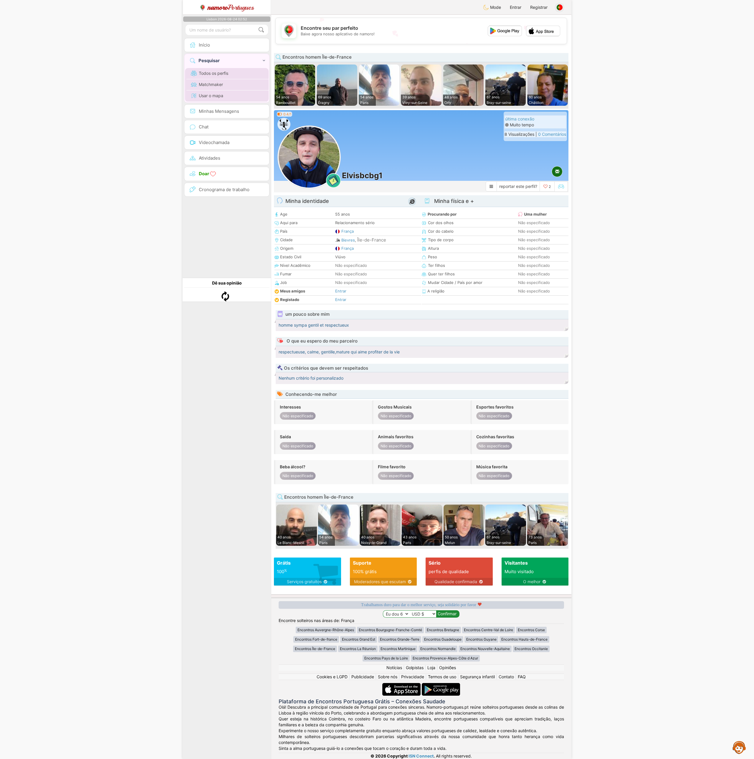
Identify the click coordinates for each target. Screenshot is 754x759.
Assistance (739, 747)
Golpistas (415, 667)
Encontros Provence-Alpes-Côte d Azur (445, 658)
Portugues (231, 7)
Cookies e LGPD (332, 676)
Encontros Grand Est (358, 639)
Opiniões (447, 667)
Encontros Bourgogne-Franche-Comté (390, 630)
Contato (506, 676)
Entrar (515, 7)
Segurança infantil (477, 676)
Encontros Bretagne (443, 630)
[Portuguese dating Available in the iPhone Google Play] (441, 685)
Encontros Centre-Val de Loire (488, 630)
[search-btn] (261, 30)
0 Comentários (552, 134)
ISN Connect (421, 755)
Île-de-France (371, 240)
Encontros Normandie (438, 648)
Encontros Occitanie (531, 648)
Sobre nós (387, 676)
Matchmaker (211, 84)
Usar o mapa (211, 95)
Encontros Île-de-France (315, 648)
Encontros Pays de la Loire (386, 658)
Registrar (539, 7)
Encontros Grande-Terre (399, 639)
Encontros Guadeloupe (443, 639)
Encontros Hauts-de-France (524, 639)
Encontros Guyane (481, 639)
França (347, 231)
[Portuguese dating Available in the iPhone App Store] (402, 685)
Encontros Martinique (398, 648)
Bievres (348, 240)
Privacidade (412, 676)
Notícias (394, 667)
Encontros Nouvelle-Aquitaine (485, 648)
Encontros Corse (531, 630)
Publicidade (362, 676)
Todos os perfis (213, 73)
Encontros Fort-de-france (316, 639)
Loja (431, 667)
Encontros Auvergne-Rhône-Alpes (325, 630)
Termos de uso (442, 676)
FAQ (522, 676)
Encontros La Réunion (358, 648)
